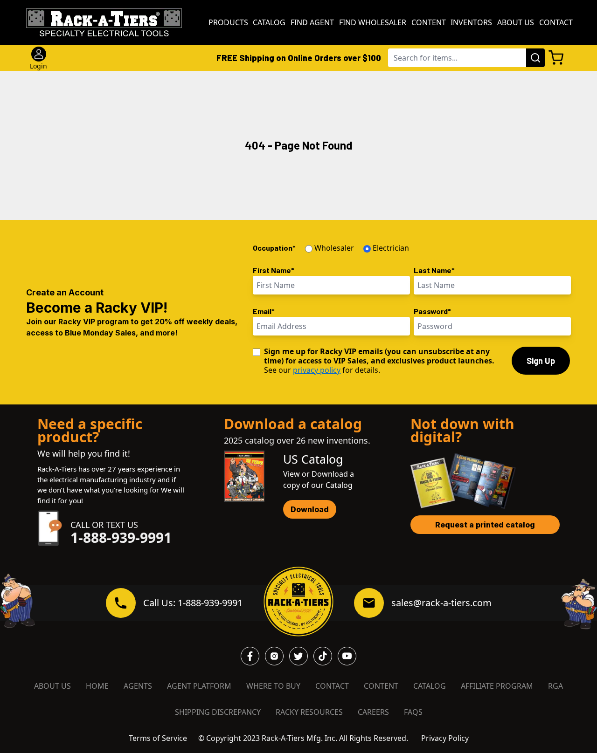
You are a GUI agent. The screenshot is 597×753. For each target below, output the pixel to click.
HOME (97, 686)
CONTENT (381, 686)
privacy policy (316, 370)
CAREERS (373, 712)
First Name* (273, 270)
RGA (555, 686)
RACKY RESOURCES (309, 712)
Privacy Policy (445, 738)
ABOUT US (52, 686)
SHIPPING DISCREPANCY (218, 712)
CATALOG (429, 686)
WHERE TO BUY (273, 686)
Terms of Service (158, 738)
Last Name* (434, 270)
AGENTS (138, 686)
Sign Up (541, 361)
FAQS (413, 712)
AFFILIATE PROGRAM (497, 686)
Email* (264, 311)
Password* (432, 311)
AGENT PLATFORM (199, 686)
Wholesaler (334, 248)
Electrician (391, 248)
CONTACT (332, 686)
